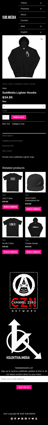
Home (4, 84)
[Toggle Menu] (40, 3)
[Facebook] (26, 419)
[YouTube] (33, 419)
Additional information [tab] (12, 141)
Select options (10, 207)
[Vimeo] (29, 419)
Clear (4, 111)
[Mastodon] (15, 419)
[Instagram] (22, 419)
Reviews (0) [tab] (8, 146)
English (24, 32)
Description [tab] (7, 135)
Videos (24, 3)
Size (4, 101)
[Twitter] (19, 419)
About (23, 14)
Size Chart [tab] (7, 151)
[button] (42, 39)
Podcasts (25, 8)
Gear (23, 26)
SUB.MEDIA (9, 17)
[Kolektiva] (12, 419)
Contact (24, 20)
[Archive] (36, 419)
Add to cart (19, 117)
